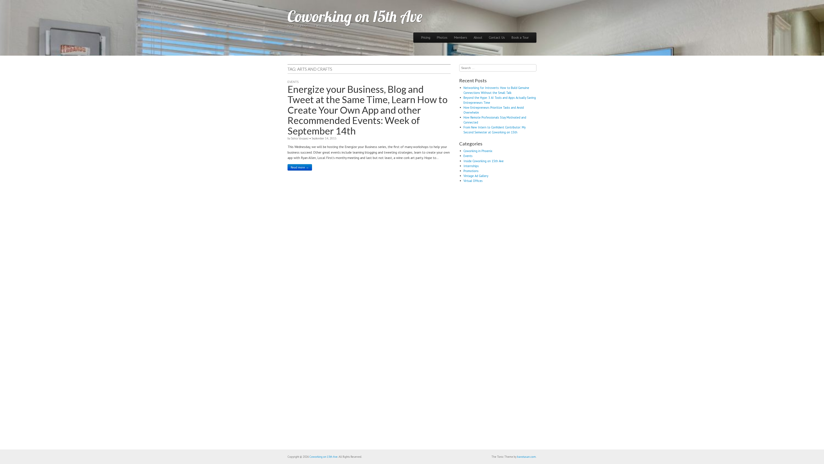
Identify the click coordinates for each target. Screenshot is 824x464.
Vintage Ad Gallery (476, 176)
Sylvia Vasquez (300, 138)
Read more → (300, 167)
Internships (471, 166)
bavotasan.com (526, 457)
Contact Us (497, 37)
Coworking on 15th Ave (355, 16)
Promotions (471, 171)
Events (293, 82)
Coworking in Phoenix (478, 151)
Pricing (425, 37)
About (478, 37)
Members (460, 37)
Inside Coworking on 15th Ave (484, 161)
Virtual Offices (473, 181)
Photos (442, 37)
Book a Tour (520, 37)
